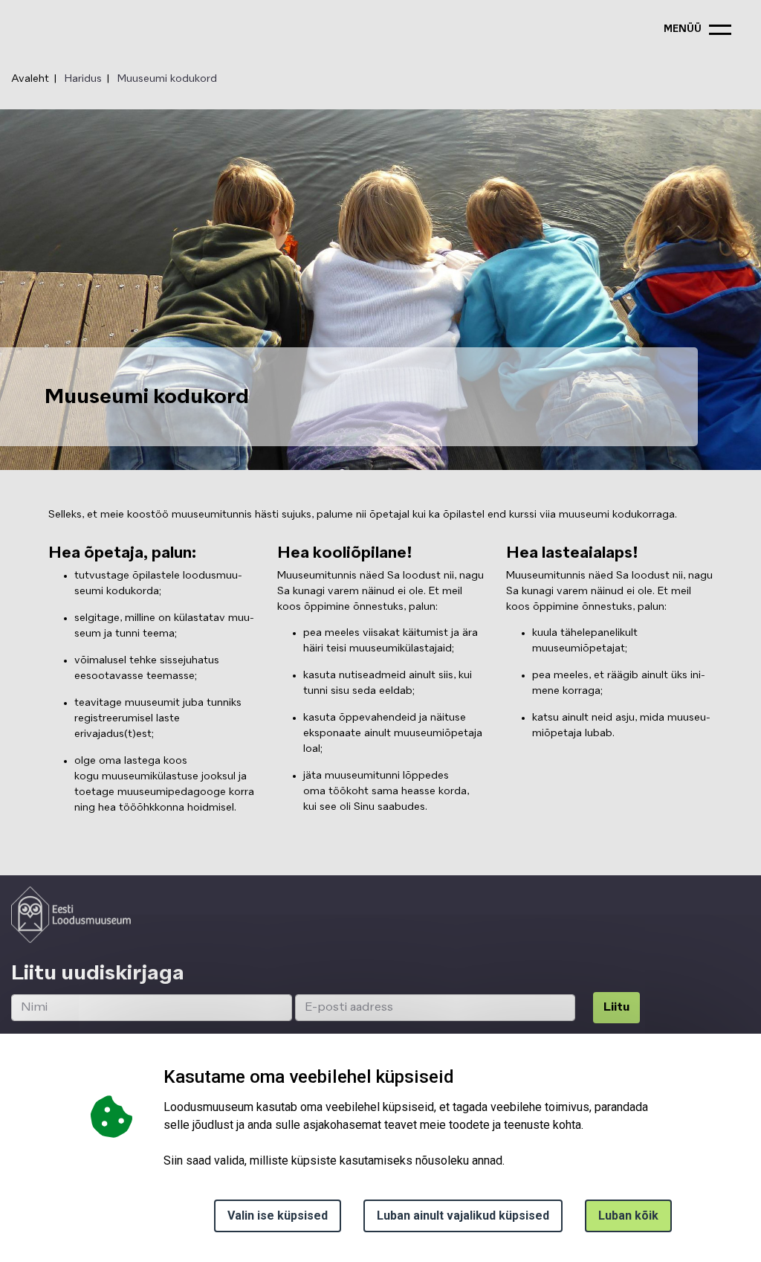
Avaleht (30, 79)
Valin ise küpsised (277, 1215)
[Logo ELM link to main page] (71, 914)
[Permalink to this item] (193, 973)
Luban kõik (628, 1215)
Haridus (83, 79)
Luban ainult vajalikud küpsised (463, 1215)
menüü (683, 29)
